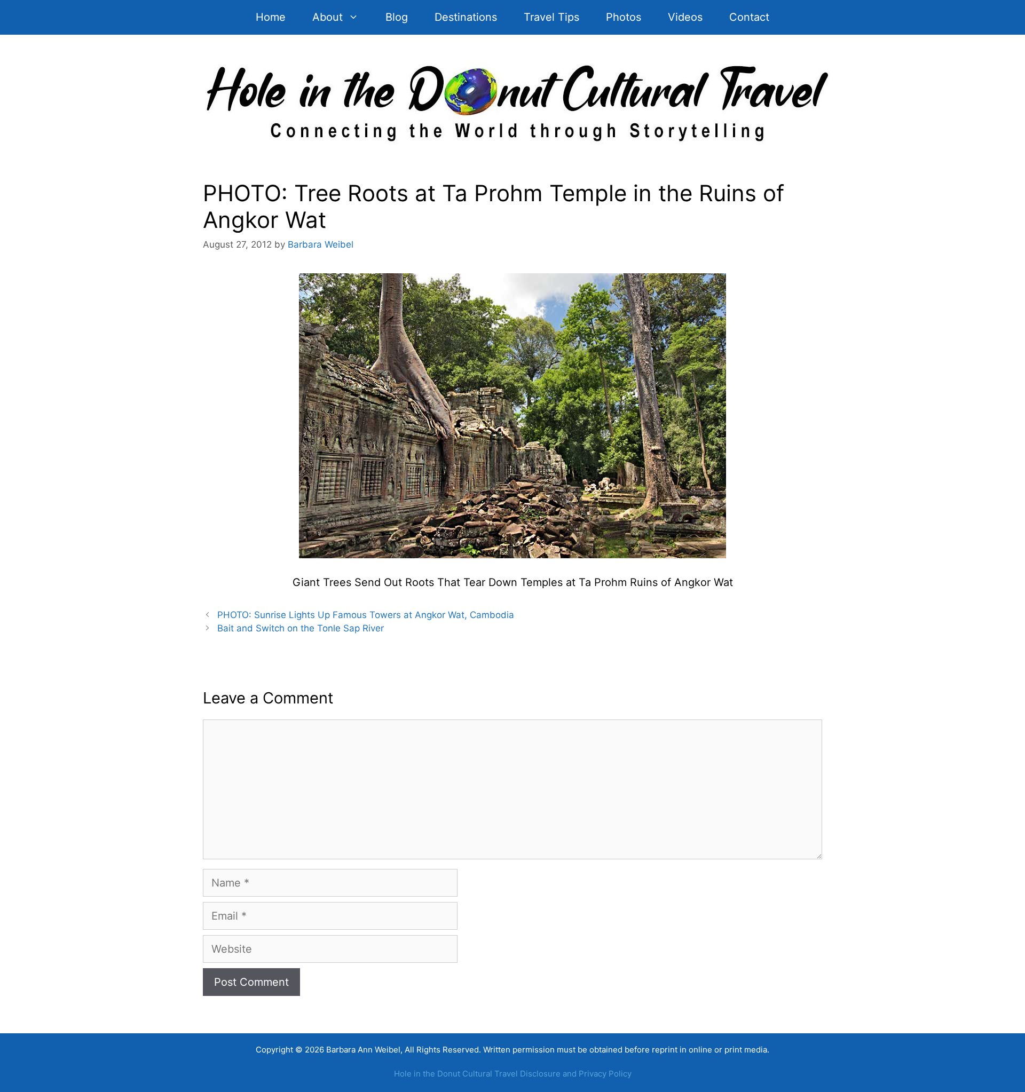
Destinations (466, 17)
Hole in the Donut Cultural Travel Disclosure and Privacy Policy (513, 1074)
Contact (749, 17)
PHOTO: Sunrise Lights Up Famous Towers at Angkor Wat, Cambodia (365, 615)
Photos (623, 17)
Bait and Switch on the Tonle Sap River (300, 628)
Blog (396, 17)
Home (271, 17)
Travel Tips (551, 17)
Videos (685, 17)
